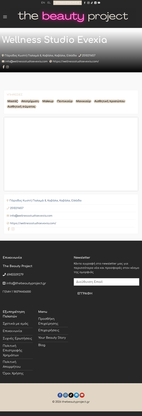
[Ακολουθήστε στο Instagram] (88, 3)
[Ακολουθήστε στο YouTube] (99, 3)
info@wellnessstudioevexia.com (26, 61)
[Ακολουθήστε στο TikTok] (92, 3)
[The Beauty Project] (73, 17)
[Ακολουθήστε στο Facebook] (85, 3)
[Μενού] (5, 16)
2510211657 (88, 55)
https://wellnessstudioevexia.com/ (76, 61)
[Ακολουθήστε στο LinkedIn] (95, 3)
